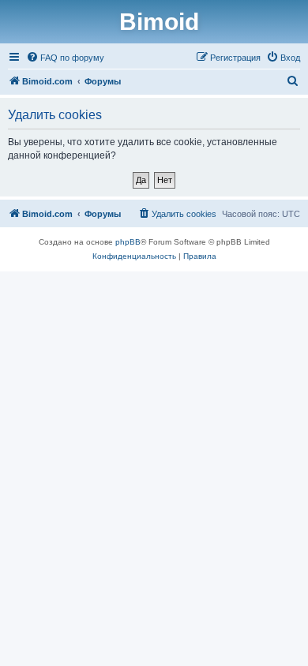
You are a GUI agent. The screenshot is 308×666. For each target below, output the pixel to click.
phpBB (128, 242)
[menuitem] (65, 57)
